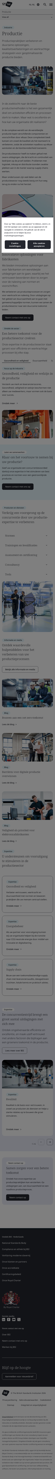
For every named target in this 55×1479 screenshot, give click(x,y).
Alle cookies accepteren (39, 244)
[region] (27, 235)
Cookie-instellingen (15, 244)
